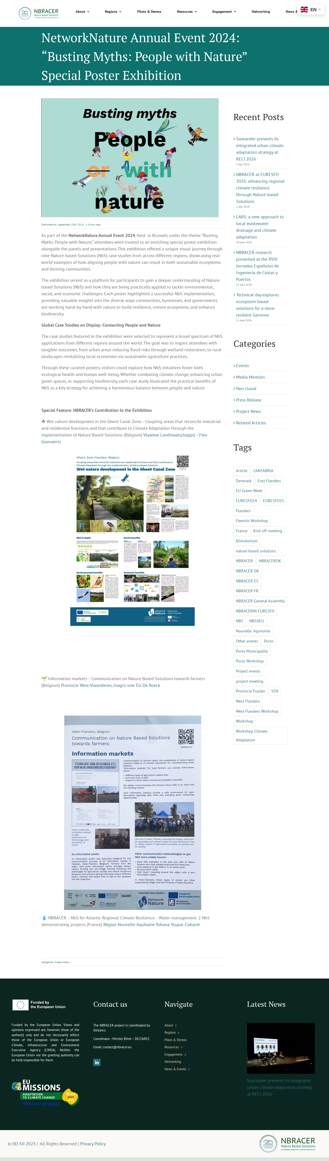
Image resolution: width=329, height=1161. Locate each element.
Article (241, 470)
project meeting (249, 681)
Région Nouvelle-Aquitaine (129, 924)
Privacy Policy (93, 1144)
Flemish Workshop (252, 520)
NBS (239, 620)
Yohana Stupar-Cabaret (178, 924)
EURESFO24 (246, 500)
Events (242, 366)
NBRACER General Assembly (260, 600)
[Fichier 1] (38, 9)
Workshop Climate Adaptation (251, 735)
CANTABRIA (263, 470)
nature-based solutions (256, 550)
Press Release (248, 400)
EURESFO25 (273, 500)
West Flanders (248, 701)
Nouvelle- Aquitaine (253, 631)
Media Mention (250, 377)
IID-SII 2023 (23, 1144)
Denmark (244, 480)
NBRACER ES (247, 581)
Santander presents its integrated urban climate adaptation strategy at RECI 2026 (279, 1087)
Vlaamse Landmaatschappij (169, 435)
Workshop (244, 721)
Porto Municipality (252, 651)
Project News (62, 962)
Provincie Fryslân (250, 691)
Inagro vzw (124, 685)
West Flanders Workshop (257, 711)
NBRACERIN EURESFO (255, 611)
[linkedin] (96, 1062)
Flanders (243, 510)
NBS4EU (256, 620)
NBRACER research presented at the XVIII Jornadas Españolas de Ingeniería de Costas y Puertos (257, 266)
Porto (268, 641)
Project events (248, 671)
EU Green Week (249, 490)
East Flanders (269, 480)
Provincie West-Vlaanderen (86, 685)
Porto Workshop (250, 661)
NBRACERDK (270, 560)
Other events (247, 641)
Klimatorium (247, 540)
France (241, 530)
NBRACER (244, 560)
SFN (274, 691)
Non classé (246, 388)
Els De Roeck (148, 685)
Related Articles (251, 423)
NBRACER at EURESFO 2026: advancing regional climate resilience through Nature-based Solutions (260, 187)
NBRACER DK (247, 570)
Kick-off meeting (267, 530)
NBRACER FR (247, 590)
